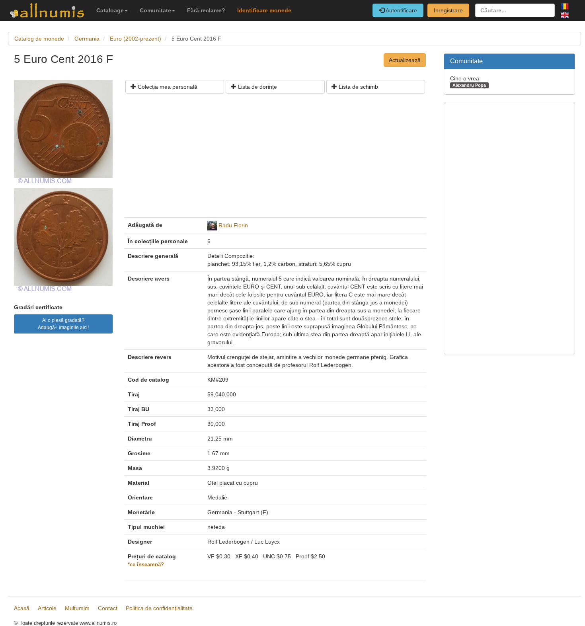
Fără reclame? (206, 10)
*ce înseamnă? (146, 564)
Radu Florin (233, 225)
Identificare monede (264, 10)
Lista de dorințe (256, 87)
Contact (107, 608)
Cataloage (110, 10)
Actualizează (405, 60)
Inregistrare (448, 10)
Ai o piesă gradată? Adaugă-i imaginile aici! (63, 324)
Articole (47, 608)
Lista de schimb (357, 87)
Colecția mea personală (166, 87)
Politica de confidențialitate (159, 608)
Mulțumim (77, 608)
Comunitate (155, 10)
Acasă (21, 608)
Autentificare (400, 10)
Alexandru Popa (469, 85)
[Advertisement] (275, 158)
